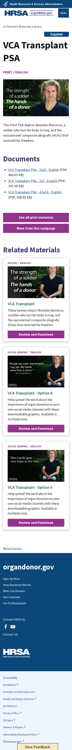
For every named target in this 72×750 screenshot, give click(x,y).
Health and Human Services (18, 699)
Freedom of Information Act (19, 692)
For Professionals (14, 603)
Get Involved (11, 597)
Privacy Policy (11, 713)
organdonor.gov (29, 13)
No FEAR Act (10, 706)
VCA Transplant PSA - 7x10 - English (33, 170)
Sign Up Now (11, 579)
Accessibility (10, 677)
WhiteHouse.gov (12, 741)
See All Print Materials (36, 217)
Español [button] (56, 34)
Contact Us (10, 634)
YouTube (12, 626)
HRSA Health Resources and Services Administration (16, 653)
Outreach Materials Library (23, 26)
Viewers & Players (13, 727)
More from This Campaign (36, 228)
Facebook (5, 626)
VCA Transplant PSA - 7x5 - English (32, 181)
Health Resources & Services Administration (36, 4)
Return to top (12, 548)
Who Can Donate (14, 591)
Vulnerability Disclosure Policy (20, 734)
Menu (63, 13)
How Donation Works (17, 585)
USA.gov (8, 720)
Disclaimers (9, 685)
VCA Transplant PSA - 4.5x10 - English (34, 192)
